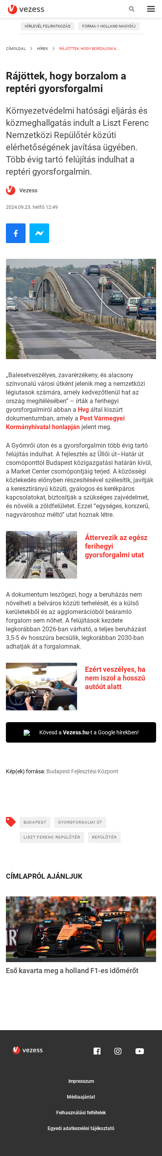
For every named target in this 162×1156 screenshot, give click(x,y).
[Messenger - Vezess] (39, 233)
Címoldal (16, 48)
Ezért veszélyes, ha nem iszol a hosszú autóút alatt (115, 678)
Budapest (35, 822)
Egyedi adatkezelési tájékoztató (81, 1128)
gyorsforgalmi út (80, 822)
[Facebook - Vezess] (16, 233)
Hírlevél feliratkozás (47, 26)
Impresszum (81, 1081)
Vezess (28, 190)
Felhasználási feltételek (81, 1112)
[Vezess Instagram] (118, 1049)
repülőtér (104, 837)
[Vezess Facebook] (97, 1049)
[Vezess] (33, 9)
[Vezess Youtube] (138, 1049)
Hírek (42, 48)
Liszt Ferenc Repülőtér (52, 837)
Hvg (83, 409)
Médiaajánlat (81, 1097)
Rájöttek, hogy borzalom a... (89, 48)
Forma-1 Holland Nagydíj (109, 26)
